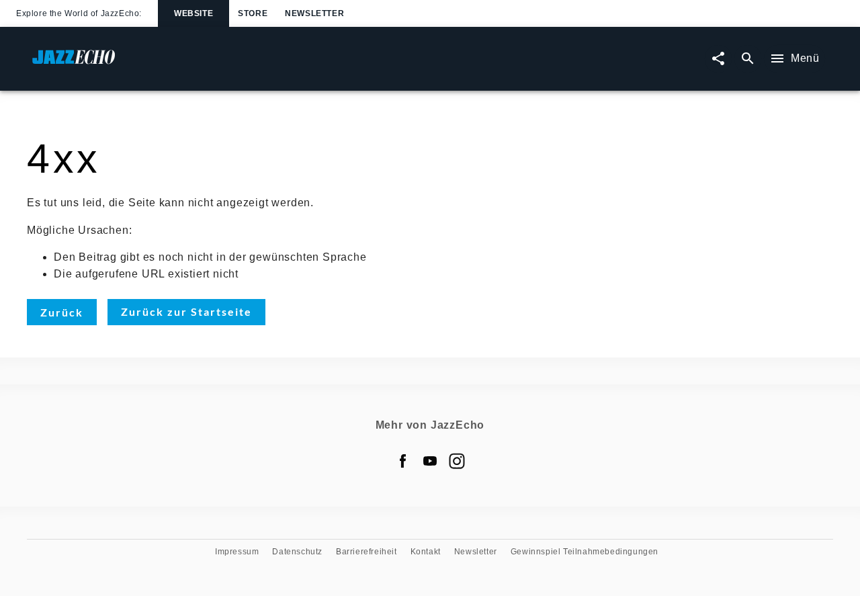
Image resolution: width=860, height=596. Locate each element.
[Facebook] (403, 461)
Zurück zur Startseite (186, 311)
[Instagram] (456, 461)
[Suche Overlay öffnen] (747, 59)
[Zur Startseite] (231, 63)
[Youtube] (430, 461)
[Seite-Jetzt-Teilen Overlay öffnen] (718, 59)
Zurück (61, 312)
